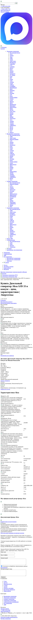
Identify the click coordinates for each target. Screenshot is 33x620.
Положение (4, 567)
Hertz (11, 89)
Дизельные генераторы (13, 51)
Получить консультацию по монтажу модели (12, 533)
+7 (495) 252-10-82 (5, 6)
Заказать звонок (5, 11)
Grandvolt (12, 154)
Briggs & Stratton (14, 139)
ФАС (11, 206)
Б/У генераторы (8, 256)
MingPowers (13, 104)
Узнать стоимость (5, 380)
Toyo (11, 119)
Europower (12, 73)
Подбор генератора (6, 618)
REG (11, 199)
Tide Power (12, 118)
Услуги (5, 265)
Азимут (12, 124)
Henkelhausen (13, 87)
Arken (11, 59)
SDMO (11, 117)
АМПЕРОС (13, 125)
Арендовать (13, 303)
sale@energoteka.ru (5, 10)
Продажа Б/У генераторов (13, 258)
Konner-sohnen (13, 97)
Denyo (11, 68)
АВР (5, 255)
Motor (11, 108)
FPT (11, 78)
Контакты (6, 269)
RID (11, 115)
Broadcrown (13, 62)
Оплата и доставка (8, 588)
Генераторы (7, 252)
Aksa (11, 57)
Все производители (15, 52)
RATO (11, 168)
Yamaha (12, 121)
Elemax (12, 71)
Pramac (11, 112)
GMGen (12, 85)
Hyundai (12, 93)
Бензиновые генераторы (13, 133)
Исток (11, 128)
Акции (10, 248)
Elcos (11, 69)
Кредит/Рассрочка (5, 303)
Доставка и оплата (8, 266)
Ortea (11, 244)
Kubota (11, 99)
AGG (11, 54)
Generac (12, 188)
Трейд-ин (9, 261)
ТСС (11, 131)
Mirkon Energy (13, 194)
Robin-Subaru (13, 171)
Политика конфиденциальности (9, 617)
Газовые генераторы (12, 181)
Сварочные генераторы (13, 208)
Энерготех (12, 247)
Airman (12, 55)
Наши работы (7, 268)
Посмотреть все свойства (7, 355)
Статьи (5, 585)
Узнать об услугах (5, 389)
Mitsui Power (13, 107)
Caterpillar (12, 64)
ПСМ (11, 129)
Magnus (12, 101)
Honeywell (12, 189)
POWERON (13, 196)
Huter (11, 92)
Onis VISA (12, 111)
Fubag (11, 79)
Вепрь (11, 126)
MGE (11, 103)
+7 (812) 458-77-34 (5, 9)
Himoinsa (12, 90)
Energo (11, 72)
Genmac (12, 82)
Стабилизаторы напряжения (11, 602)
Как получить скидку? (6, 301)
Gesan (11, 83)
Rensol (11, 114)
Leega (11, 100)
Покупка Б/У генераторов (13, 259)
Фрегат (12, 132)
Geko (11, 80)
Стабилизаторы (11, 240)
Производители (8, 584)
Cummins (12, 66)
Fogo (11, 76)
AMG (11, 58)
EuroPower (12, 214)
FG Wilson (12, 75)
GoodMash (12, 86)
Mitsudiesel (12, 106)
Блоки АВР (10, 238)
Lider (11, 242)
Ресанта (12, 245)
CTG (11, 65)
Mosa (11, 166)
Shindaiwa (12, 231)
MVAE (11, 110)
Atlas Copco (13, 61)
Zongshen (12, 175)
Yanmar (12, 122)
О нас (5, 581)
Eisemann (12, 213)
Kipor (11, 96)
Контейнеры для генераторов (14, 250)
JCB (11, 94)
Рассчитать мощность (9, 589)
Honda (11, 156)
